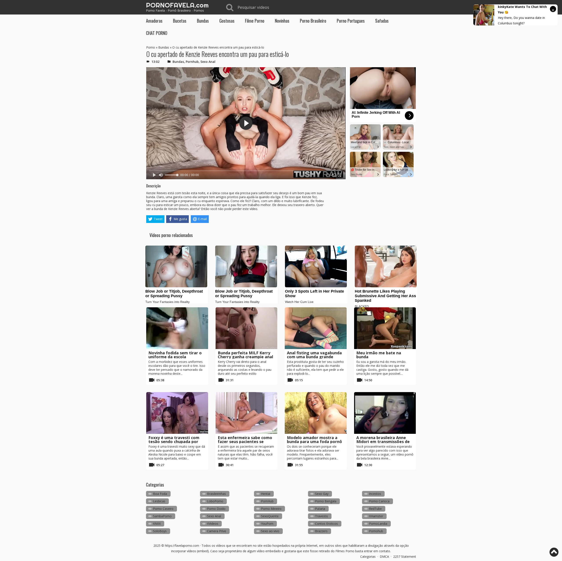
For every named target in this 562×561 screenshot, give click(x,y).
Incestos (375, 494)
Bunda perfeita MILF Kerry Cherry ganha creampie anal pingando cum (245, 356)
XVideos (212, 523)
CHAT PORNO (156, 33)
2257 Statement (404, 556)
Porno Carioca (379, 501)
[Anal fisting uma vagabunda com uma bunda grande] (316, 328)
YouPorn (267, 523)
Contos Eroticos (326, 523)
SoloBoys (160, 531)
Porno (150, 47)
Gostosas (226, 20)
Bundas (203, 20)
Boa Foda (160, 494)
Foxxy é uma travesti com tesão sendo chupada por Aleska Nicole (173, 441)
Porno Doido (216, 509)
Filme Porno (254, 20)
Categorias (368, 556)
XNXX (157, 523)
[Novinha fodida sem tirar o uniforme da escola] (177, 328)
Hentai (265, 494)
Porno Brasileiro (313, 20)
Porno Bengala (325, 501)
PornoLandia (378, 523)
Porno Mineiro (271, 509)
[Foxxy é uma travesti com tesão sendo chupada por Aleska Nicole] (177, 413)
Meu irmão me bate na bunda (378, 354)
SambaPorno (162, 516)
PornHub (267, 501)
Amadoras (154, 20)
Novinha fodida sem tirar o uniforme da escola (175, 354)
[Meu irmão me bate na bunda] (385, 328)
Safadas (382, 20)
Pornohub (376, 531)
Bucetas (179, 20)
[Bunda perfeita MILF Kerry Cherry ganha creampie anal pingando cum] (246, 328)
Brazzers (321, 531)
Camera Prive (216, 531)
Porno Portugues (351, 20)
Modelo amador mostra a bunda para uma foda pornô (314, 439)
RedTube (375, 509)
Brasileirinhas (216, 494)
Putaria (320, 509)
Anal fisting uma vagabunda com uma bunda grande (314, 354)
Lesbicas (159, 501)
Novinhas (282, 20)
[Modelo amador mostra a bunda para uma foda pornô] (316, 413)
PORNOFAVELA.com (177, 5)
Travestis (321, 516)
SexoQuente (270, 516)
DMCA (384, 556)
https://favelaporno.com (182, 545)
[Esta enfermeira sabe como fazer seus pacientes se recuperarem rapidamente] (246, 413)
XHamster (376, 516)
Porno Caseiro (163, 509)
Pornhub (192, 62)
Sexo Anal (207, 62)
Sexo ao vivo (270, 531)
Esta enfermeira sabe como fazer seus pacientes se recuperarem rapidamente (245, 441)
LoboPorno (215, 501)
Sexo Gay (321, 494)
